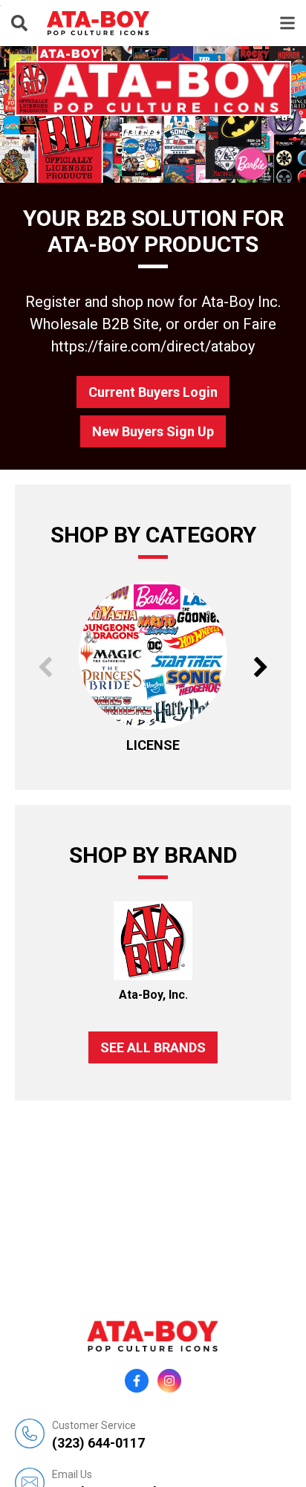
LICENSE (153, 745)
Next (261, 667)
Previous (44, 667)
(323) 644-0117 (98, 1435)
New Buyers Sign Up (153, 431)
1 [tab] (150, 163)
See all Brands (153, 1047)
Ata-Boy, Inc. (153, 995)
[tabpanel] (153, 114)
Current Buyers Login (153, 392)
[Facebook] (137, 1381)
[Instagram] (169, 1381)
